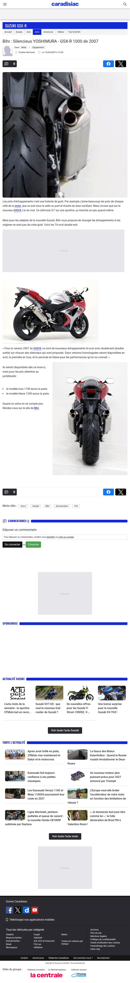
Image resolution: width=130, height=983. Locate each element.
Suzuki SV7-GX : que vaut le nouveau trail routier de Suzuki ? (48, 708)
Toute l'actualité (14, 742)
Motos (64, 934)
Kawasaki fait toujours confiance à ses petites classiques (42, 777)
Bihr (36, 408)
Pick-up (37, 944)
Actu (37, 32)
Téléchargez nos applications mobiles (31, 919)
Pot (76, 506)
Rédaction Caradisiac (59, 958)
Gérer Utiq (95, 949)
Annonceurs (38, 958)
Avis (29, 32)
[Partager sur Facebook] (109, 62)
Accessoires (62, 506)
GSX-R (17, 210)
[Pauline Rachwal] (8, 55)
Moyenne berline (14, 937)
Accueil (8, 32)
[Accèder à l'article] (18, 693)
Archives (94, 929)
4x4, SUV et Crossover (44, 941)
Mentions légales (98, 936)
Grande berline (13, 941)
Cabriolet (38, 937)
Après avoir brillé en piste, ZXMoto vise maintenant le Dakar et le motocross (44, 755)
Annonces (48, 32)
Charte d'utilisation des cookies (105, 942)
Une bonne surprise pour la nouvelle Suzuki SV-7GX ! (110, 708)
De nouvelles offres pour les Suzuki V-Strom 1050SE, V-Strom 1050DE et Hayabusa (78, 708)
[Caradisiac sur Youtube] (34, 910)
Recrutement (103, 958)
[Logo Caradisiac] (65, 7)
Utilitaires (38, 947)
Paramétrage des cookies (102, 946)
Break (9, 944)
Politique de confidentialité (103, 939)
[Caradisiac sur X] (18, 910)
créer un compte (66, 537)
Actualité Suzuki (14, 679)
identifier (51, 537)
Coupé (37, 934)
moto (18, 205)
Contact (24, 958)
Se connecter (12, 544)
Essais (19, 32)
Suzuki (35, 506)
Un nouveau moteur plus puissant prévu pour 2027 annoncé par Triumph (105, 777)
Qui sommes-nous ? (83, 958)
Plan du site (96, 933)
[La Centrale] (47, 978)
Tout (74, 32)
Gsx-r (23, 506)
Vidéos (60, 32)
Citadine (10, 934)
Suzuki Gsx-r (16, 25)
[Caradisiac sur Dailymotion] (26, 910)
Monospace (11, 947)
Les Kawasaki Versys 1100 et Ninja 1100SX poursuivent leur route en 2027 (46, 794)
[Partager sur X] (121, 62)
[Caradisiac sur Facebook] (10, 910)
